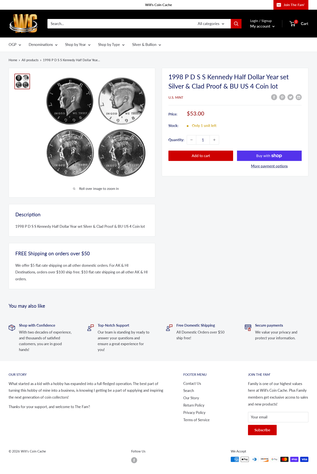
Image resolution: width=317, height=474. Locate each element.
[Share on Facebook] (274, 97)
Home (13, 60)
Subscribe (262, 430)
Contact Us (192, 383)
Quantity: (176, 139)
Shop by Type (109, 44)
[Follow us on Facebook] (134, 460)
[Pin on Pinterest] (282, 97)
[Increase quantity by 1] (214, 139)
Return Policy (193, 405)
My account (260, 26)
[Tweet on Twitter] (290, 97)
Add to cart (201, 155)
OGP (12, 44)
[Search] (236, 23)
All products (30, 60)
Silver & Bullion (144, 44)
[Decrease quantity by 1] (191, 139)
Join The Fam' (294, 5)
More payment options (269, 166)
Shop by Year (75, 44)
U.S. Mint (175, 97)
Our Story (191, 398)
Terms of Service (196, 420)
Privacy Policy (194, 412)
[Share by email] (299, 97)
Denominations (41, 44)
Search (188, 390)
